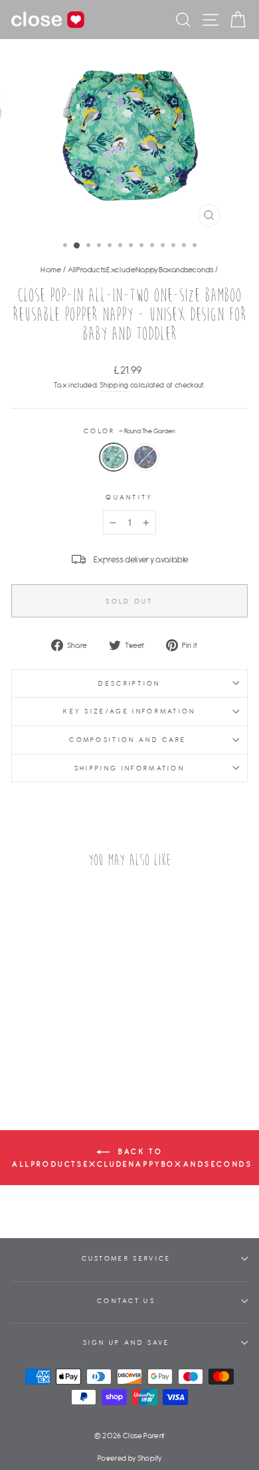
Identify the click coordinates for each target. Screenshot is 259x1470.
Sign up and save (126, 1342)
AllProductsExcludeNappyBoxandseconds (141, 269)
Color (129, 431)
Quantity (129, 497)
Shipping (114, 385)
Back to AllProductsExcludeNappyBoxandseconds (132, 1157)
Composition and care (129, 739)
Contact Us (126, 1300)
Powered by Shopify (129, 1458)
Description (129, 683)
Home (51, 269)
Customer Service (126, 1258)
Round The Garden (113, 457)
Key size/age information (129, 711)
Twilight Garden (145, 457)
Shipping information (129, 768)
